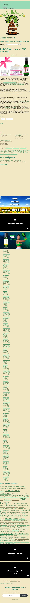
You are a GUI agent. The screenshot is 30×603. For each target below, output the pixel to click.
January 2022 (6, 297)
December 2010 (6, 436)
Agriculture (9, 488)
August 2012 (6, 413)
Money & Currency (12, 522)
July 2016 (5, 377)
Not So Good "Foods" (15, 523)
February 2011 (6, 434)
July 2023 (5, 276)
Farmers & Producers (19, 510)
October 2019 (6, 330)
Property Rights (11, 526)
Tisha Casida (3, 537)
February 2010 (6, 445)
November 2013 (6, 399)
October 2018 (6, 345)
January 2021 (6, 312)
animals (19, 488)
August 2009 (6, 450)
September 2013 (6, 402)
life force (27, 108)
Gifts (1, 513)
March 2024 (5, 268)
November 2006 (6, 473)
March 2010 (5, 443)
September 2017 (6, 360)
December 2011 (6, 422)
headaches (19, 513)
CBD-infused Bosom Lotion (9, 82)
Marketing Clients (11, 519)
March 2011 (5, 432)
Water (5, 543)
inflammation (18, 515)
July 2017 (5, 362)
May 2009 (5, 452)
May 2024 (5, 267)
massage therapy (7, 520)
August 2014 (6, 393)
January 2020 (6, 326)
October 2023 (6, 272)
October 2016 (6, 373)
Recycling (6, 528)
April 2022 (5, 293)
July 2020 (5, 319)
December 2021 (6, 298)
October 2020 (6, 315)
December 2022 (6, 283)
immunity (11, 515)
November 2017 (6, 357)
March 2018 (5, 352)
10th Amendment (4, 486)
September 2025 (6, 254)
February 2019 (6, 340)
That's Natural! (7, 37)
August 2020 (6, 318)
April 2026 (5, 250)
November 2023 (6, 271)
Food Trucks (17, 512)
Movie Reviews (20, 522)
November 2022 (6, 284)
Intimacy (24, 515)
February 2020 (6, 325)
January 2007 (6, 471)
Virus (25, 542)
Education (21, 507)
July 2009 (5, 451)
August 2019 (6, 333)
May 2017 (5, 365)
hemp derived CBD (22, 151)
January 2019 (6, 341)
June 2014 (5, 394)
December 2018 (6, 342)
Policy (28, 525)
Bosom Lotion (13, 150)
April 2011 (5, 431)
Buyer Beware (8, 497)
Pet (15, 525)
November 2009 (6, 447)
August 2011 (5, 427)
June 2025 (5, 256)
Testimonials (6, 533)
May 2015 (5, 387)
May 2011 (5, 430)
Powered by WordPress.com (6, 583)
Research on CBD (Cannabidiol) (19, 528)
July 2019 (5, 334)
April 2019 (5, 337)
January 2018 (6, 355)
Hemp (7, 515)
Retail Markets (3, 529)
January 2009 (6, 456)
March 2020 (5, 324)
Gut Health (13, 513)
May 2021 (5, 307)
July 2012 (5, 414)
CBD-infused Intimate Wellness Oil (17, 84)
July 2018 (5, 349)
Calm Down (15, 497)
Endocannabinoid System (6, 508)
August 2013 (6, 403)
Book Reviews (25, 495)
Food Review (10, 512)
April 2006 (5, 480)
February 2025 (6, 257)
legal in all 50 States (18, 152)
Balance (22, 493)
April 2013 (5, 404)
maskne (1, 520)
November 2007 (6, 462)
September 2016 (6, 374)
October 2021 (6, 300)
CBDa (1, 500)
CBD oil (10, 151)
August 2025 (6, 255)
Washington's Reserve (5, 154)
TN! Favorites (9, 537)
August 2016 (6, 376)
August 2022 (6, 288)
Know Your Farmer (11, 516)
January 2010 (6, 446)
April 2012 (5, 418)
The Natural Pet (24, 535)
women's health (23, 148)
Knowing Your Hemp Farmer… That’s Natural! (10, 160)
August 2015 (6, 385)
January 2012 (6, 421)
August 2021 (6, 303)
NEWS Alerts (6, 523)
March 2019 (5, 339)
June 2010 (5, 440)
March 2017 (5, 367)
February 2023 (6, 281)
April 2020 (5, 323)
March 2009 (5, 453)
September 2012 (6, 411)
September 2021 (6, 302)
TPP (16, 539)
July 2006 (5, 478)
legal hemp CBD (9, 152)
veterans (18, 542)
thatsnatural (4, 55)
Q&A (20, 526)
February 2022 (6, 296)
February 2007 (6, 469)
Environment (3, 510)
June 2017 (5, 363)
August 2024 (6, 264)
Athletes (13, 493)
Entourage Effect (22, 508)
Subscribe (24, 595)
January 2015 (6, 390)
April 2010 (5, 442)
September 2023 (6, 273)
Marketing (2, 518)
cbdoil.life (15, 151)
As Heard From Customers (10, 492)
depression (8, 507)
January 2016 (6, 383)
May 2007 (5, 466)
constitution (19, 505)
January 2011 (6, 435)
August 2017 (6, 361)
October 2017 (6, 358)
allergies (14, 488)
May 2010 (5, 441)
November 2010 (6, 437)
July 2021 (5, 304)
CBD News (16, 503)
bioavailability (12, 495)
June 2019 (5, 335)
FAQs (11, 510)
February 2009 (6, 454)
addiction (13, 486)
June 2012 (5, 415)
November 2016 (6, 372)
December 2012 (6, 408)
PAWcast (5, 7)
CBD (27, 497)
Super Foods (10, 531)
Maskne (28, 518)
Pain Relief (11, 525)
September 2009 (6, 448)
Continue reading (15, 599)
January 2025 (6, 259)
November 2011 (6, 424)
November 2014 (6, 392)
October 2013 (6, 400)
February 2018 (6, 353)
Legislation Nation (21, 516)
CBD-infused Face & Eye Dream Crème (12, 83)
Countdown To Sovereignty (9, 8)
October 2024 (6, 261)
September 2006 (6, 475)
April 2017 (5, 366)
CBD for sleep (15, 500)
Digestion (16, 507)
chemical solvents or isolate (13, 103)
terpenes (14, 107)
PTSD (17, 526)
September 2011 (6, 426)
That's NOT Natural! (15, 535)
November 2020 (6, 314)
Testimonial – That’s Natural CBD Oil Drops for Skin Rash (13, 161)
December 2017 (6, 356)
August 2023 (6, 275)
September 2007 (6, 463)
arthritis (2, 491)
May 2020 (5, 321)
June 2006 (5, 479)
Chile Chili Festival (10, 505)
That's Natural (16, 148)
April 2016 (5, 379)
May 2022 (5, 292)
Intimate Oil (2, 152)
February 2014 (6, 397)
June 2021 (5, 305)
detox (12, 507)
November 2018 (6, 344)
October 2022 (6, 286)
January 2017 (6, 369)
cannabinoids (7, 107)
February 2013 (6, 405)
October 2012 (6, 410)
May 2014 (5, 395)
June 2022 (5, 291)
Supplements (16, 531)
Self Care (9, 529)
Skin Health (15, 530)
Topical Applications (7, 539)
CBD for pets (7, 500)
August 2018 (6, 347)
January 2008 (6, 461)
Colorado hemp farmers (24, 101)
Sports (4, 531)
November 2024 (6, 260)
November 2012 (6, 409)
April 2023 (5, 278)
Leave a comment (21, 55)
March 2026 (5, 251)
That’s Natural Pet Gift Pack (5, 134)
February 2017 (6, 368)
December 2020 (6, 313)
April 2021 (5, 308)
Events (7, 510)
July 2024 (5, 265)
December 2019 (6, 328)
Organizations (3, 525)
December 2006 (6, 472)
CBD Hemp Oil (3, 45)
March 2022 (5, 294)
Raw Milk (24, 526)
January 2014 (6, 398)
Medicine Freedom (18, 520)
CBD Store (5, 4)
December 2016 (6, 371)
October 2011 (6, 425)
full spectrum (24, 512)
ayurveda (17, 493)
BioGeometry (6, 5)
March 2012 (5, 419)
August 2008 (6, 457)
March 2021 (5, 309)
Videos (22, 542)
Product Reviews (4, 526)
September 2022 (6, 287)
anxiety (23, 488)
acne (9, 486)
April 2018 (5, 351)
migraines (5, 522)
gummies (9, 513)
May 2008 (5, 458)
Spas (1, 531)
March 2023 (5, 280)
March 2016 (5, 381)
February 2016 (6, 382)
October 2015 (6, 384)
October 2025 (6, 252)
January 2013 (6, 406)
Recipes (2, 528)
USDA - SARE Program (10, 542)
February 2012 (6, 420)
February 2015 (6, 389)
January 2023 (6, 282)
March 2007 (5, 468)
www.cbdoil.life (13, 154)
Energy (15, 508)
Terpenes (22, 531)
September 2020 (6, 316)
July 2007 (5, 464)
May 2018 (5, 350)
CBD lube (5, 151)
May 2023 (5, 277)
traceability (20, 539)
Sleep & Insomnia (24, 529)
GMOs (4, 513)
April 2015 (5, 388)
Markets (22, 518)
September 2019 (6, 331)
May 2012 (5, 416)
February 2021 (6, 310)
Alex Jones (7, 150)
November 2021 (6, 299)
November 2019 (6, 329)
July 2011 (5, 429)
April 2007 (5, 467)
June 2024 (5, 266)
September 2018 (6, 346)
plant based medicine (21, 525)
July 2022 (5, 289)
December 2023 (6, 270)
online (22, 523)
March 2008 (5, 459)
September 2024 (6, 262)
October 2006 (6, 474)
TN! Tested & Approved (20, 537)
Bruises (1, 497)
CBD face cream (21, 150)
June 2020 (5, 320)
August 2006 (6, 477)
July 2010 (5, 438)
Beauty (6, 495)
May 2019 (5, 336)
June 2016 (5, 378)
